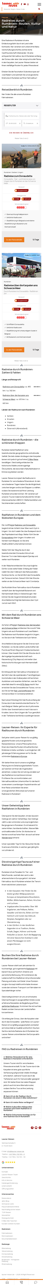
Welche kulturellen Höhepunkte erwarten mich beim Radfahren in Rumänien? (18, 1108)
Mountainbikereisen (9, 1239)
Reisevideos (6, 1198)
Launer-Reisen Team (10, 1174)
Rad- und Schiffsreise (22, 691)
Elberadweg (6, 1248)
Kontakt (5, 1172)
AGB (3, 1279)
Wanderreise (7, 837)
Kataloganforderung (10, 1183)
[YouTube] (24, 4)
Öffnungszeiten (8, 1189)
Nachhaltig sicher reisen (11, 1209)
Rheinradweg (7, 1264)
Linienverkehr (7, 1186)
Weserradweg (7, 1251)
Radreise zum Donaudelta (18, 176)
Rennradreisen (7, 1236)
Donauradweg (7, 537)
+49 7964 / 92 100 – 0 (17, 1154)
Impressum (25, 1279)
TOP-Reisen (6, 1212)
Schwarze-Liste (8, 1204)
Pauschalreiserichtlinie (10, 1207)
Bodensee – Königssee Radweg (10, 1260)
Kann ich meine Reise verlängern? (20, 1102)
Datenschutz (13, 1279)
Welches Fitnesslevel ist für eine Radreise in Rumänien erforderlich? (18, 1058)
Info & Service (7, 1180)
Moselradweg (7, 1257)
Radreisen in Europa (19, 756)
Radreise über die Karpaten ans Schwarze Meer (21, 287)
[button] (21, 190)
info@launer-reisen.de (15, 1151)
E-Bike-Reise (33, 459)
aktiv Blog (5, 1201)
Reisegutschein (8, 1218)
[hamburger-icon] (39, 4)
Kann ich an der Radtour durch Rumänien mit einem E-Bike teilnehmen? (20, 1097)
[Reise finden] (39, 9)
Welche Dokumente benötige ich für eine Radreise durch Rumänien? (20, 1116)
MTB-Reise (24, 684)
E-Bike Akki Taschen (9, 1221)
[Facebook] (21, 4)
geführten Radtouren (10, 1006)
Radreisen (30, 968)
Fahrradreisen (7, 1233)
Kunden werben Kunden (11, 1224)
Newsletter (6, 1215)
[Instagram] (28, 4)
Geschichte (6, 1177)
